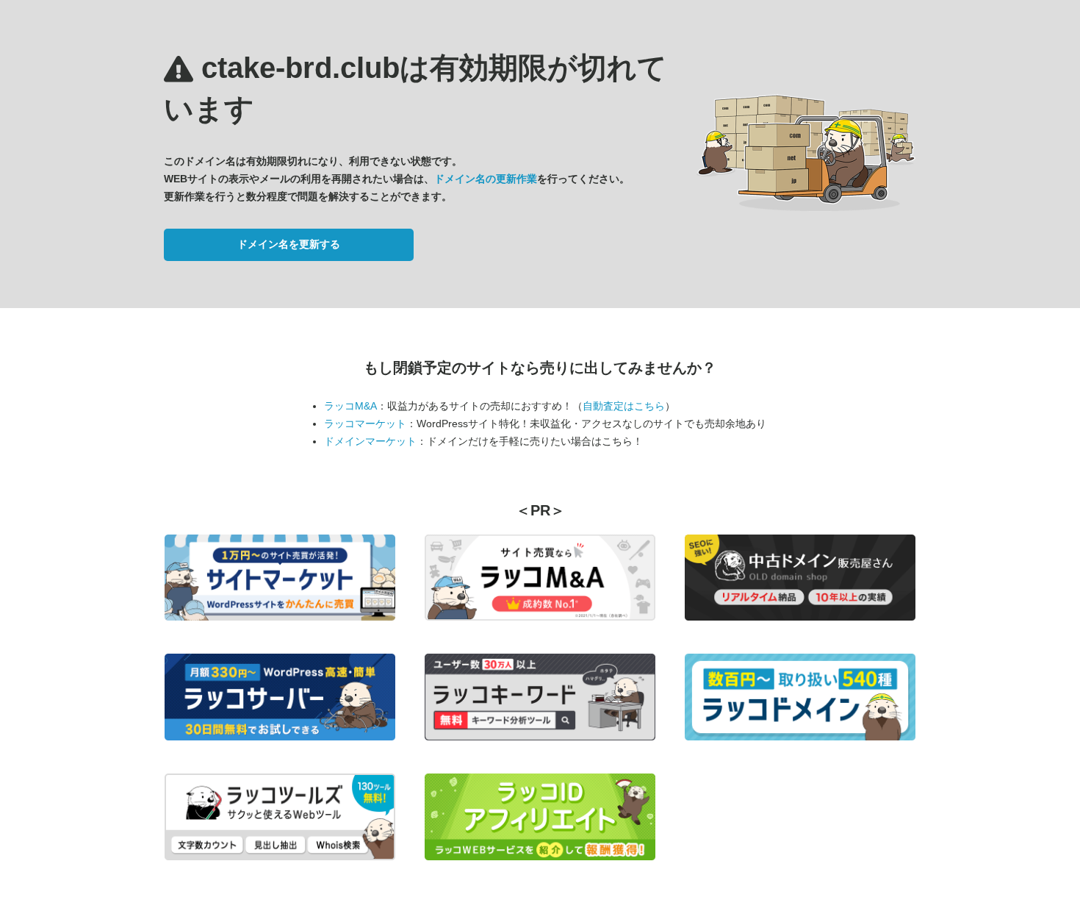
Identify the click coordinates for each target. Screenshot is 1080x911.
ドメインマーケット (370, 441)
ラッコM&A (350, 406)
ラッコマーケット (365, 423)
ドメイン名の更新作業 (485, 179)
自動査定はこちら (624, 406)
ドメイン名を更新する (288, 244)
